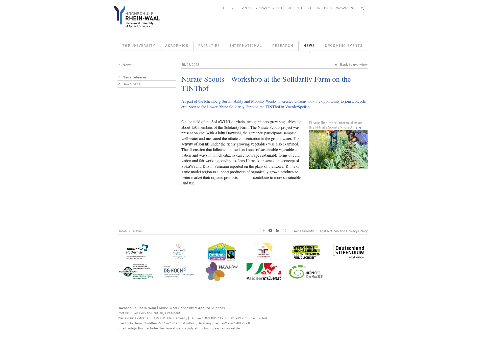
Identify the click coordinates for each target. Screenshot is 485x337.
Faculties (209, 46)
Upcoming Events (344, 46)
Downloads (132, 84)
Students (305, 8)
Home (122, 231)
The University (138, 46)
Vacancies (344, 8)
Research (283, 46)
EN (232, 8)
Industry (324, 8)
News (309, 46)
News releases (135, 77)
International (246, 46)
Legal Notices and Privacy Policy (343, 231)
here (357, 127)
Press (247, 8)
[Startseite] (140, 16)
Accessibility (304, 231)
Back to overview (354, 65)
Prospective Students (274, 8)
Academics (176, 46)
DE (224, 8)
